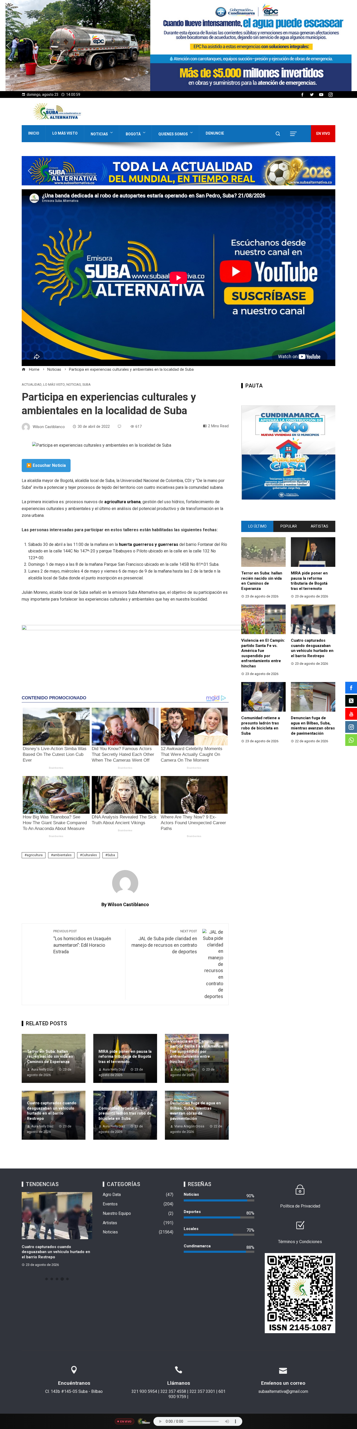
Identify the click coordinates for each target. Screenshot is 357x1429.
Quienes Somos (173, 134)
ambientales (62, 855)
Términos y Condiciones (300, 1241)
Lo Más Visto (65, 133)
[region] (178, 45)
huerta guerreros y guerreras (148, 544)
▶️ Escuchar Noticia (46, 465)
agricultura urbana (122, 501)
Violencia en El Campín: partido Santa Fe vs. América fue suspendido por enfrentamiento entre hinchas (196, 1051)
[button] (178, 45)
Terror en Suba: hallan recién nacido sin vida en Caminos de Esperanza (50, 1056)
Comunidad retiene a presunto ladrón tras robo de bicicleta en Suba (125, 1113)
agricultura (35, 855)
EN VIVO (323, 133)
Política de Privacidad (300, 1206)
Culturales (89, 855)
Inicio (33, 133)
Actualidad (32, 384)
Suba (86, 384)
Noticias (99, 134)
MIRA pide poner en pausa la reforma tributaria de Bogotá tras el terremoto (125, 1056)
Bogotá (133, 134)
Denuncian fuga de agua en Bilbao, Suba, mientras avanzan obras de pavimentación (195, 1111)
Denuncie (215, 133)
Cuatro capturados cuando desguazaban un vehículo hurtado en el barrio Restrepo (51, 1111)
